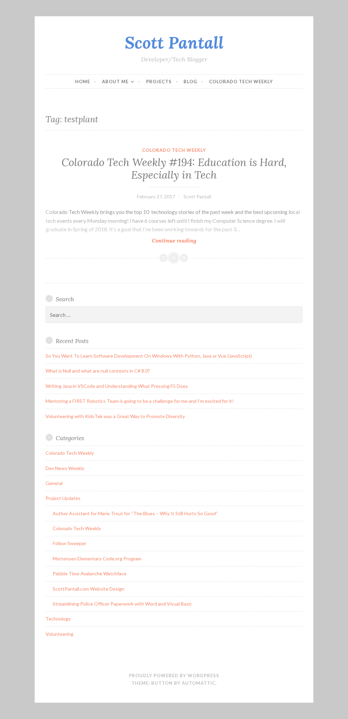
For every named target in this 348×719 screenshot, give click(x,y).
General (54, 483)
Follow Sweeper (69, 543)
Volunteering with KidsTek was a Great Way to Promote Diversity (115, 416)
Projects (159, 81)
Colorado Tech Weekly (241, 81)
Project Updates (63, 498)
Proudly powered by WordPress (174, 675)
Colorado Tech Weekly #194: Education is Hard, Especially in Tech (174, 169)
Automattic (198, 683)
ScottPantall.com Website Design (88, 589)
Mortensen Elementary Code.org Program (97, 558)
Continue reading (186, 241)
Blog (190, 81)
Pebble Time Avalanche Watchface (89, 573)
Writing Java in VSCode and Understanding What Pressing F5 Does (117, 386)
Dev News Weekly (65, 468)
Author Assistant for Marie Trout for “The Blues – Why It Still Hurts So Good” (135, 513)
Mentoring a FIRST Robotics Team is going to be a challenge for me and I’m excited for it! (140, 401)
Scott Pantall (174, 42)
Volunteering (59, 634)
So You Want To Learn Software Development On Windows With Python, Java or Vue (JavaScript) (149, 356)
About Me (115, 81)
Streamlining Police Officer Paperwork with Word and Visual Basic (122, 604)
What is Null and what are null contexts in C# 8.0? (98, 371)
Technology (58, 619)
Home (82, 81)
